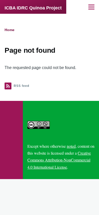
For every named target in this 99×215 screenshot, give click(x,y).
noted (71, 146)
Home (9, 30)
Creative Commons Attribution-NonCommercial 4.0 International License (59, 159)
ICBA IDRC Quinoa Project (33, 7)
